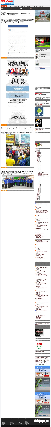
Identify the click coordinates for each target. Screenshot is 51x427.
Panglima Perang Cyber (40, 282)
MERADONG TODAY (39, 129)
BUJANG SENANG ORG (40, 233)
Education (3, 422)
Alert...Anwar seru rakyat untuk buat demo (42, 222)
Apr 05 (39, 189)
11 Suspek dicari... (41, 59)
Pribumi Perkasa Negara (40, 314)
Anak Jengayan (38, 228)
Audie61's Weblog (39, 203)
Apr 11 (39, 184)
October (38, 154)
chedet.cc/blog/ (38, 309)
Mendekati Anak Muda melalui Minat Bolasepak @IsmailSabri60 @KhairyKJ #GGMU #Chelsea (41, 292)
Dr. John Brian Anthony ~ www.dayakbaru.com (40, 237)
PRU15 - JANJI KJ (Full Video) (40, 271)
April (38, 160)
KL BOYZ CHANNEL (39, 298)
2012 (37, 199)
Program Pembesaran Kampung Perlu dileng (16, 8)
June (38, 158)
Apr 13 (39, 182)
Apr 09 (39, 186)
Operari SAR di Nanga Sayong (40, 362)
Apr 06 (39, 188)
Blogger (44, 85)
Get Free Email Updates (37, 419)
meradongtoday (38, 130)
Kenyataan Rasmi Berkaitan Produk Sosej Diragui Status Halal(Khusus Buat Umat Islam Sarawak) (44, 54)
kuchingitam (38, 221)
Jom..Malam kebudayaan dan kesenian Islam (42, 173)
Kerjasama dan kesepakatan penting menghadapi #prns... (43, 171)
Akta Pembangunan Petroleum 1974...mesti (25, 8)
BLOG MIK (38, 286)
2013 (37, 198)
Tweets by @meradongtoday (39, 351)
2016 (37, 151)
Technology (3, 421)
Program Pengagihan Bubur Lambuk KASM (35, 8)
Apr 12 (39, 183)
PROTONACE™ (38, 234)
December (38, 152)
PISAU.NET (38, 311)
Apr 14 (39, 181)
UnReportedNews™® (39, 240)
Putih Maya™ (38, 250)
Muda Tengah (38, 209)
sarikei (37, 244)
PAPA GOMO (38, 318)
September (39, 155)
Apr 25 (39, 165)
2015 (37, 196)
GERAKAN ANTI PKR (39, 294)
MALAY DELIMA (38, 302)
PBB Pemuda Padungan (40, 254)
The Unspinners (38, 273)
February (38, 194)
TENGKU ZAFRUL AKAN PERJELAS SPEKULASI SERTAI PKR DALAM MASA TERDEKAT (42, 268)
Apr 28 (39, 163)
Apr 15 (39, 180)
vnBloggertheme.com (22, 426)
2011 (37, 200)
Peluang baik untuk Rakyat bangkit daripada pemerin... (43, 175)
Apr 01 (39, 192)
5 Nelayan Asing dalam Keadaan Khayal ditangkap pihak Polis (41, 358)
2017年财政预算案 (38, 207)
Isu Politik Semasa (39, 316)
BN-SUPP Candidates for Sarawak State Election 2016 (43, 176)
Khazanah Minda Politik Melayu (41, 310)
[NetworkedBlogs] (42, 67)
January (38, 195)
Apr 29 (39, 162)
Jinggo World (38, 270)
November (38, 153)
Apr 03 (39, 190)
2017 (37, 150)
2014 (37, 197)
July (37, 157)
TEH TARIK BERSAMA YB (40, 315)
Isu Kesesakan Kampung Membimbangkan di (6, 8)
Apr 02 (39, 191)
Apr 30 (39, 161)
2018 (37, 149)
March (38, 193)
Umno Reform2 (38, 317)
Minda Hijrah (38, 290)
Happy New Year (38, 255)
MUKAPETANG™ (39, 235)
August (38, 156)
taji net (37, 224)
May (37, 159)
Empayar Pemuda (39, 305)
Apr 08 (39, 187)
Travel (3, 424)
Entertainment (4, 423)
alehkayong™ (38, 215)
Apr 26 (39, 164)
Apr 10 (39, 185)
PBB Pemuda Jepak (39, 257)
